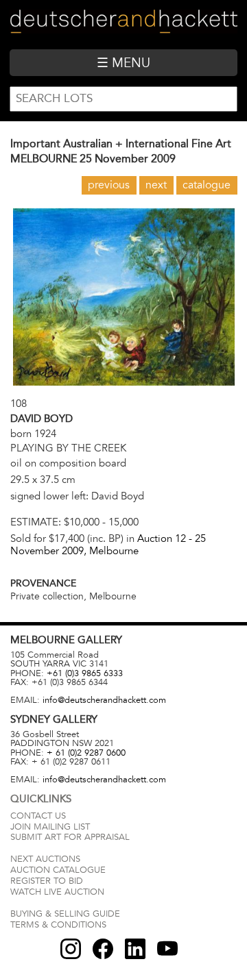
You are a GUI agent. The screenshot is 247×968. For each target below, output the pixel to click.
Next (156, 185)
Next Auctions (45, 859)
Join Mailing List (50, 826)
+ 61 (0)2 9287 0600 (86, 752)
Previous (109, 185)
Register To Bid (46, 881)
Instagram (70, 949)
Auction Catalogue (58, 870)
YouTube (167, 949)
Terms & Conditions (58, 924)
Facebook (103, 949)
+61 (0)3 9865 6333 (85, 673)
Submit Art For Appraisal (70, 837)
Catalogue (207, 185)
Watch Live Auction (57, 891)
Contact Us (38, 815)
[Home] (123, 24)
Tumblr (135, 949)
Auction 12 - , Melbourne (108, 544)
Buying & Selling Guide (65, 913)
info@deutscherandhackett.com (104, 700)
